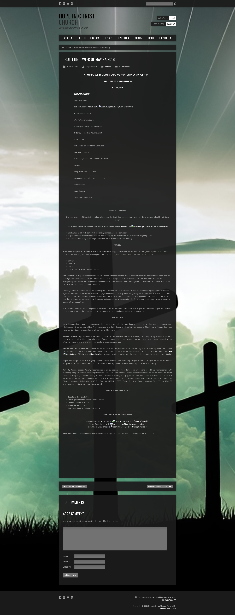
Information (78, 48)
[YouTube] (68, 3)
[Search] (175, 3)
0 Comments (124, 67)
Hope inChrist (91, 67)
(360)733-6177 (170, 600)
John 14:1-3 (104, 424)
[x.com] (72, 3)
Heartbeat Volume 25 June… (158, 486)
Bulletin (88, 48)
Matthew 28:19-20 (105, 421)
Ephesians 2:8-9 (104, 427)
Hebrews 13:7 (125, 226)
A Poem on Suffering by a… (76, 486)
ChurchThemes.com (168, 609)
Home (63, 48)
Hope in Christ (77, 19)
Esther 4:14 (167, 351)
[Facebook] (60, 3)
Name (66, 556)
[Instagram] (64, 3)
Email (66, 561)
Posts (69, 48)
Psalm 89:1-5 (93, 107)
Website (67, 567)
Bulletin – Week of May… (102, 48)
